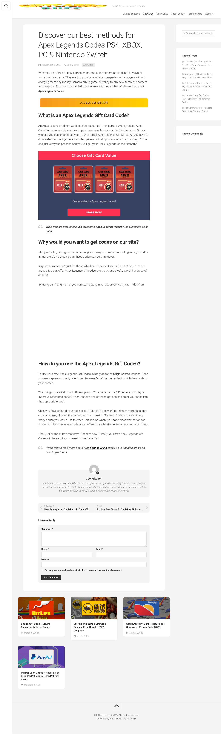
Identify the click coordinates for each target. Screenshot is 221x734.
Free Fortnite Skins (95, 448)
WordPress (115, 718)
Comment (47, 529)
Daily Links (162, 13)
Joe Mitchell (73, 64)
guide (49, 231)
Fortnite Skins (195, 13)
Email (99, 549)
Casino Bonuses (131, 13)
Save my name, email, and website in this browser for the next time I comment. (83, 570)
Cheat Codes (178, 13)
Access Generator (94, 102)
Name (45, 549)
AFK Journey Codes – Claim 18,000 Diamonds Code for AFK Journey (197, 86)
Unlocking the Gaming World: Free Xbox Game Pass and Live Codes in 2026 (197, 65)
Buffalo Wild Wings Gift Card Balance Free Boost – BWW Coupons (90, 627)
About (208, 13)
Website (45, 559)
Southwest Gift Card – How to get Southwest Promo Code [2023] (145, 625)
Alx (134, 718)
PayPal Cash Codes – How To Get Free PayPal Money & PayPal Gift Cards (40, 676)
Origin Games (121, 374)
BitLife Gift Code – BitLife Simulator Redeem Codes (35, 625)
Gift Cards (148, 13)
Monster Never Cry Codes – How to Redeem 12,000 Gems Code (196, 98)
